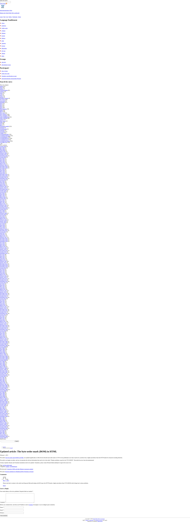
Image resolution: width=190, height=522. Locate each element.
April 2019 (2, 217)
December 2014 (3, 264)
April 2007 (2, 381)
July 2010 (2, 332)
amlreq (1, 89)
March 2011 (3, 321)
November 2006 (4, 387)
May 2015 (2, 257)
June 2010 (2, 333)
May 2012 (2, 302)
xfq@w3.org (100, 521)
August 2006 (3, 391)
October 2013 (3, 280)
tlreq (1, 125)
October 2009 (3, 344)
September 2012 (4, 297)
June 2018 (2, 225)
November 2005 (4, 403)
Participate (14, 17)
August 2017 (3, 232)
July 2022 (2, 193)
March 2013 (3, 289)
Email (2, 510)
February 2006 (3, 399)
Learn (1, 17)
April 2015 (2, 258)
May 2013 (2, 286)
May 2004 (2, 419)
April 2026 (2, 150)
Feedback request (4, 98)
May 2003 (2, 433)
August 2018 (3, 222)
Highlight (2, 102)
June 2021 (2, 201)
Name (2, 507)
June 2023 (2, 182)
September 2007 (4, 374)
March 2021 (3, 203)
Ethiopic (3, 33)
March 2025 (3, 163)
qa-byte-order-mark (7, 465)
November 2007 (4, 372)
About (19, 17)
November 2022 (4, 189)
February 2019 (3, 220)
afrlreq (1, 86)
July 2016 (2, 242)
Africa (2, 23)
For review (2, 99)
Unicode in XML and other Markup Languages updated (20, 469)
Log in (4, 446)
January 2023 (3, 187)
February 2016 (3, 248)
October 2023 (3, 177)
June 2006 (2, 393)
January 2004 (3, 424)
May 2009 (2, 350)
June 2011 (2, 317)
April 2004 (2, 420)
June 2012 (2, 301)
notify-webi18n (3, 118)
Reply (4, 485)
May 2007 (2, 380)
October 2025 (3, 154)
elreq (1, 95)
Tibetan (3, 53)
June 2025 (2, 159)
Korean (3, 46)
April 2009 (2, 352)
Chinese (3, 30)
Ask (7, 17)
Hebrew (3, 38)
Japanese (3, 43)
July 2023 (2, 181)
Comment (2, 502)
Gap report (2, 101)
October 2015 (3, 252)
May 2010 (2, 334)
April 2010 (2, 336)
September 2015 (4, 253)
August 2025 (3, 157)
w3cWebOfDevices (4, 138)
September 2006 (4, 389)
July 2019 (2, 216)
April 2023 (2, 183)
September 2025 (4, 155)
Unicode (2, 130)
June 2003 (2, 432)
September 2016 (4, 241)
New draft (2, 113)
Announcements (4, 90)
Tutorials (2, 127)
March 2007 (3, 383)
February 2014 (3, 276)
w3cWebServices (4, 139)
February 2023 (3, 186)
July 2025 (2, 158)
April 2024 (2, 173)
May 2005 (2, 408)
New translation (3, 115)
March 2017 (3, 236)
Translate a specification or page (9, 76)
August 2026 (3, 146)
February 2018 (3, 229)
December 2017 (3, 230)
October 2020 (3, 206)
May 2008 (2, 364)
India (2, 40)
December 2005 (3, 401)
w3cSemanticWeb (4, 134)
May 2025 (2, 161)
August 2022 (3, 191)
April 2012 (2, 304)
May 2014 (2, 272)
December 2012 (3, 293)
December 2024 (3, 166)
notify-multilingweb (4, 117)
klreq (1, 107)
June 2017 (2, 233)
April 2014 (2, 273)
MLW (1, 111)
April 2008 (2, 365)
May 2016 (2, 245)
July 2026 (2, 147)
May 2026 (2, 149)
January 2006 (3, 400)
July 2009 (2, 348)
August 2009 (3, 346)
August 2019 (3, 214)
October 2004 (3, 415)
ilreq (1, 105)
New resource (3, 114)
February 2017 (3, 237)
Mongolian (4, 48)
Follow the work (5, 73)
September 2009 (4, 345)
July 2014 (2, 269)
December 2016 (3, 238)
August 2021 (3, 198)
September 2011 (4, 313)
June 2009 (2, 349)
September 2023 (4, 178)
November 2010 (4, 326)
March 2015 (3, 260)
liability (87, 520)
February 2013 (3, 290)
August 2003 (3, 429)
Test (1, 123)
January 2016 (3, 249)
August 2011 (3, 314)
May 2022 (2, 195)
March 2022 (3, 197)
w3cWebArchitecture (5, 135)
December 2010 (3, 325)
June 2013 (2, 285)
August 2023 (3, 179)
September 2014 (4, 266)
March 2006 (3, 397)
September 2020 (4, 207)
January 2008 (3, 369)
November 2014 (4, 265)
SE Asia (3, 51)
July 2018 (2, 224)
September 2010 (4, 329)
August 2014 (3, 268)
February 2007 (3, 384)
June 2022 (2, 194)
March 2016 (3, 246)
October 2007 (3, 373)
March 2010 (3, 337)
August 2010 (3, 330)
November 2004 (4, 413)
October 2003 (3, 427)
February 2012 (3, 306)
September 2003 (4, 428)
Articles (2, 91)
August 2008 (3, 360)
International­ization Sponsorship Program (11, 78)
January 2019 (3, 221)
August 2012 (3, 298)
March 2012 (3, 305)
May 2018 (2, 226)
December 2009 (3, 341)
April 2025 (2, 162)
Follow (10, 17)
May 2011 (2, 318)
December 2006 (3, 385)
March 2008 (3, 366)
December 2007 (3, 370)
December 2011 (3, 309)
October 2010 (3, 328)
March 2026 (3, 151)
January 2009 (3, 354)
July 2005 (2, 407)
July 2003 (2, 431)
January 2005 (3, 412)
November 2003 (4, 425)
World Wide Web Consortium (99, 518)
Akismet (31, 504)
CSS (1, 94)
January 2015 (3, 262)
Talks (1, 122)
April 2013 (2, 288)
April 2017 (2, 234)
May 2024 (2, 171)
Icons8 (11, 448)
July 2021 (2, 199)
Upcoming (2, 131)
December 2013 (3, 278)
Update (1, 133)
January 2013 (3, 292)
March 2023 (3, 185)
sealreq (1, 119)
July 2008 (2, 361)
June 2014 (2, 270)
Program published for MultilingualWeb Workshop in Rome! (19, 471)
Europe (3, 35)
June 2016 (2, 244)
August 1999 (3, 437)
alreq (1, 87)
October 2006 (3, 388)
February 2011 (3, 322)
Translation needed (4, 126)
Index (2, 56)
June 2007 (2, 378)
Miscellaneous (3, 109)
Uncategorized (3, 129)
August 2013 (3, 282)
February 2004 (3, 423)
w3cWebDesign (3, 137)
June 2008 (2, 362)
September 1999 (4, 436)
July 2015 (2, 254)
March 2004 (3, 421)
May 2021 (2, 202)
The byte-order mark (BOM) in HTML (14, 457)
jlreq (1, 106)
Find (4, 17)
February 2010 (3, 338)
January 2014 (3, 277)
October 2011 (3, 312)
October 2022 (3, 190)
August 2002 (3, 435)
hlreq (1, 103)
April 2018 (2, 228)
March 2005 (3, 409)
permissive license (98, 520)
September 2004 (4, 416)
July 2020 (2, 210)
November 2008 (4, 357)
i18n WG (3, 62)
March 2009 (3, 353)
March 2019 (3, 218)
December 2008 (3, 356)
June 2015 (2, 256)
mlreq (1, 110)
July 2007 (2, 377)
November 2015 (4, 250)
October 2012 (3, 296)
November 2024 (4, 167)
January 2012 (3, 308)
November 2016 (4, 240)
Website (2, 512)
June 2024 (2, 170)
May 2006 (2, 395)
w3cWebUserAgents (5, 141)
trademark (91, 520)
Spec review (3, 121)
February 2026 (3, 153)
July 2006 (2, 392)
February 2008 (3, 368)
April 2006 (2, 396)
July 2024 (2, 169)
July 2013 (2, 284)
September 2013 (4, 281)
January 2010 (3, 340)
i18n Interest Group (6, 64)
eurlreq (1, 97)
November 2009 (4, 342)
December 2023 (3, 174)
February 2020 (3, 213)
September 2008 (4, 358)
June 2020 (2, 211)
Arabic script (4, 28)
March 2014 (3, 274)
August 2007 (3, 376)
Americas (3, 25)
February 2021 (3, 205)
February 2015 (3, 261)
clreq (1, 93)
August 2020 (3, 209)
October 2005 (3, 404)
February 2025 (3, 165)
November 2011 (4, 310)
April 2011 (2, 320)
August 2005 (3, 405)
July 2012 (2, 300)
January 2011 (3, 324)
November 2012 (4, 294)
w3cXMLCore (3, 142)
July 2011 (2, 316)
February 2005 (3, 411)
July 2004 (2, 417)
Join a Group (4, 71)
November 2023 (4, 175)
